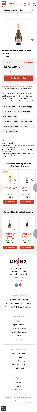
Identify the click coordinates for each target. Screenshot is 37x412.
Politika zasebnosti (18, 354)
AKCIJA (18, 339)
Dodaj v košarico (18, 78)
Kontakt (18, 390)
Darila (18, 336)
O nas (18, 382)
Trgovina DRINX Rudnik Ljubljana (18, 307)
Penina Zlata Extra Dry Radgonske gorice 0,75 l (10, 235)
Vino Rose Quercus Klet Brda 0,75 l (27, 188)
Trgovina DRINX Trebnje (18, 300)
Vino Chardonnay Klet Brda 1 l (10, 188)
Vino (19, 321)
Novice (18, 386)
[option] (18, 33)
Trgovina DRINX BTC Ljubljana (18, 303)
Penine (6, 17)
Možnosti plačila (18, 361)
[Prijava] (25, 4)
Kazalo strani (18, 368)
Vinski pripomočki (18, 332)
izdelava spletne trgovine (14, 403)
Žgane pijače (18, 325)
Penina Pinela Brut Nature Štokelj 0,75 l (27, 234)
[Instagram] (20, 285)
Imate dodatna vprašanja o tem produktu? (18, 86)
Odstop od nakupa (18, 365)
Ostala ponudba (19, 328)
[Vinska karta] (29, 4)
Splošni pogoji (18, 357)
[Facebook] (16, 285)
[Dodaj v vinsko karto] (32, 44)
